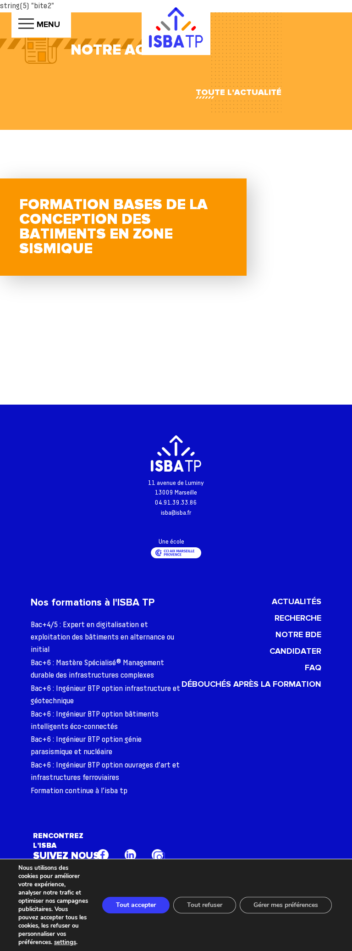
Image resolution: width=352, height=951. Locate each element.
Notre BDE (298, 634)
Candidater (295, 651)
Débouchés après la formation (251, 684)
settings (65, 942)
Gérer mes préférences (285, 905)
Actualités (296, 601)
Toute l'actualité (238, 92)
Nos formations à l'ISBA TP (92, 602)
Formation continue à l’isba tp (79, 791)
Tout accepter (136, 905)
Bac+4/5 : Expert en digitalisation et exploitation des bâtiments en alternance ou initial (102, 637)
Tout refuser (204, 905)
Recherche (298, 618)
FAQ (313, 667)
